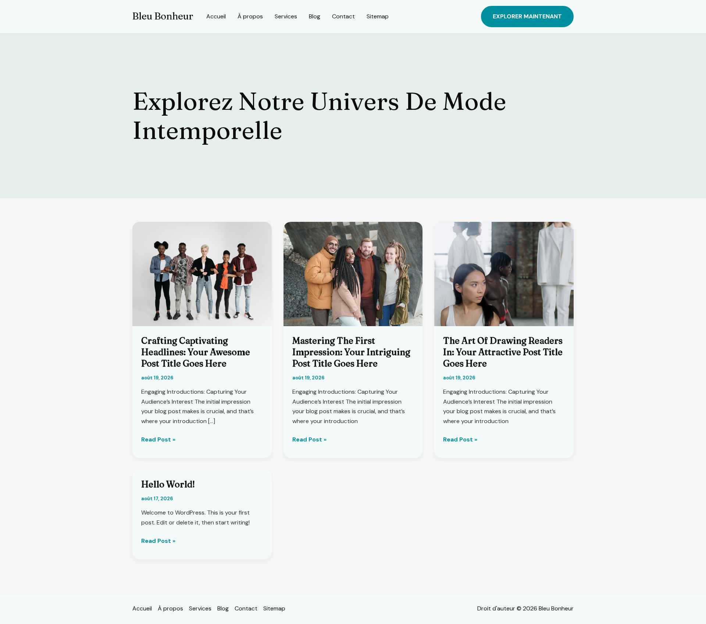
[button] (527, 16)
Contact (343, 16)
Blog (314, 16)
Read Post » (158, 439)
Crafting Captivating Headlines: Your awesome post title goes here (195, 352)
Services (286, 16)
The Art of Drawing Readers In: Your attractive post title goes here (503, 352)
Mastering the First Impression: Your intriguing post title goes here (351, 352)
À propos (250, 16)
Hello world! (168, 484)
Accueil (216, 16)
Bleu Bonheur (162, 16)
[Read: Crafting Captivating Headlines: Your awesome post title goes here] (202, 273)
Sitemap (378, 16)
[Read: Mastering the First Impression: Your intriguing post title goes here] (353, 273)
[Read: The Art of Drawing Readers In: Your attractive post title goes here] (504, 273)
